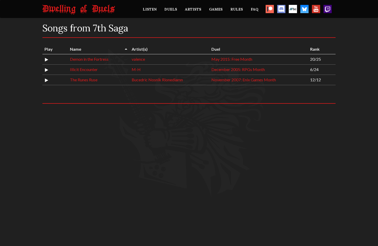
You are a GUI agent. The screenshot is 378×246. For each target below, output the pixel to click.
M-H (136, 69)
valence (138, 59)
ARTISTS (193, 9)
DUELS (170, 9)
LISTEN (150, 9)
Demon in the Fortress (89, 59)
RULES (236, 9)
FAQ (254, 9)
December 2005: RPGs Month (238, 69)
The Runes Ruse (83, 79)
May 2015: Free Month (231, 59)
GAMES (216, 9)
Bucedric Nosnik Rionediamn (157, 79)
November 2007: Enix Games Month (243, 79)
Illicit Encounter (84, 69)
